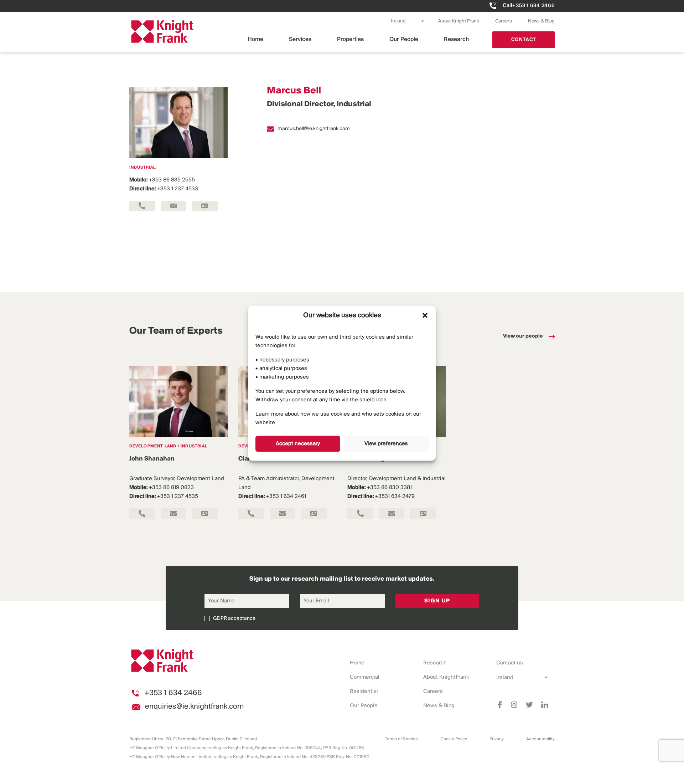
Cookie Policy (453, 739)
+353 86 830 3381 (389, 487)
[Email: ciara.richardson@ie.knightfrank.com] (282, 513)
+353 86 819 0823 (171, 487)
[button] (425, 315)
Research (456, 39)
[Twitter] (529, 704)
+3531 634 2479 (395, 496)
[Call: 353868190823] (142, 513)
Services (300, 39)
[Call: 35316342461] (251, 513)
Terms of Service (401, 739)
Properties (350, 39)
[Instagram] (514, 704)
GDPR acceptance (234, 618)
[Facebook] (499, 704)
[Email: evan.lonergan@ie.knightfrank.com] (391, 513)
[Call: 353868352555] (142, 206)
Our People (403, 39)
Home (255, 39)
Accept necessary (298, 444)
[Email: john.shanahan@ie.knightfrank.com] (173, 513)
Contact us (509, 663)
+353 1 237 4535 (177, 496)
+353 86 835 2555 (172, 180)
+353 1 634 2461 (286, 496)
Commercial (364, 677)
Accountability (540, 739)
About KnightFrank (446, 677)
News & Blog (541, 21)
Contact (523, 39)
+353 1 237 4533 (177, 189)
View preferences (386, 444)
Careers (503, 21)
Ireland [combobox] (398, 21)
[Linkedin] (544, 704)
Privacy (496, 739)
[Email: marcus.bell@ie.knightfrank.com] (173, 206)
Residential (364, 691)
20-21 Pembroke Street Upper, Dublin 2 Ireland (211, 739)
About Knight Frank (458, 21)
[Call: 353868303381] (360, 513)
